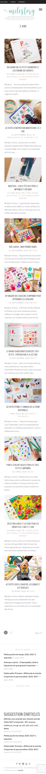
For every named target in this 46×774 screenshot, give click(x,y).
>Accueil (4, 2)
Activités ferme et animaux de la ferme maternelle (23, 408)
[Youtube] (26, 764)
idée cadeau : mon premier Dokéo (23, 246)
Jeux (34, 250)
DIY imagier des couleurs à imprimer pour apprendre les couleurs (23, 297)
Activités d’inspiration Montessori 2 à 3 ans (23, 129)
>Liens (12, 2)
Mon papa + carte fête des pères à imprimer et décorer (23, 188)
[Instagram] (30, 764)
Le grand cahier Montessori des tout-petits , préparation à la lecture (23, 353)
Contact (21, 2)
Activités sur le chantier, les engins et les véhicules (23, 586)
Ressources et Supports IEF (23, 137)
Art (35, 303)
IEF (35, 358)
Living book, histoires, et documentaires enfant (23, 76)
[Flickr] (23, 764)
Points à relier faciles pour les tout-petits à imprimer (23, 466)
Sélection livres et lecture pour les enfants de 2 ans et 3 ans (23, 525)
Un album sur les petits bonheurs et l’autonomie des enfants (23, 69)
